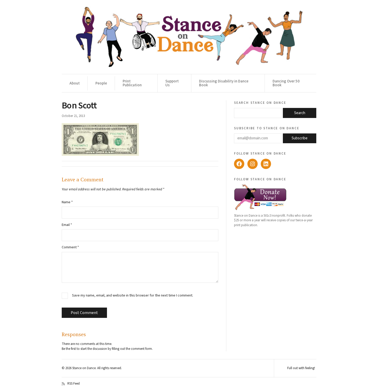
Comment (70, 247)
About (74, 83)
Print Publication (132, 83)
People (101, 83)
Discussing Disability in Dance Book (223, 83)
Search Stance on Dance (260, 102)
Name (67, 202)
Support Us (172, 83)
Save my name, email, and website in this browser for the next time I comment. (132, 295)
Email (67, 224)
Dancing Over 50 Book (286, 83)
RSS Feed (73, 384)
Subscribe (300, 138)
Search (299, 113)
